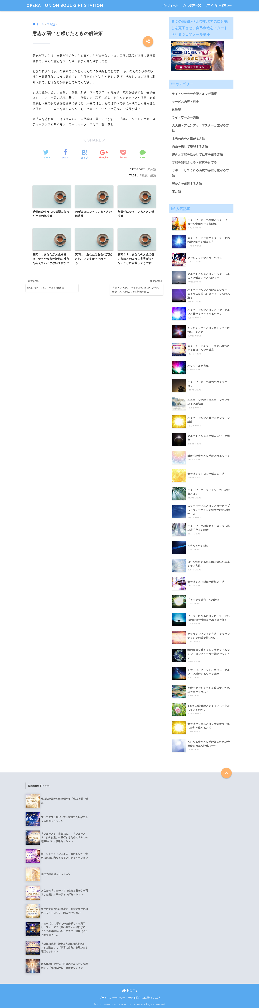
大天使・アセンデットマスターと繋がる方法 (200, 128)
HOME (132, 990)
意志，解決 (149, 175)
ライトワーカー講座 (185, 117)
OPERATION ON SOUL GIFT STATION (64, 5)
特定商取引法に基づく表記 (144, 997)
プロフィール (170, 5)
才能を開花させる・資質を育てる (194, 162)
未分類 (151, 169)
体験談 (176, 109)
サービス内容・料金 (185, 101)
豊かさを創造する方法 (187, 183)
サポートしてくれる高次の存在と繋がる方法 (200, 172)
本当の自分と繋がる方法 (188, 138)
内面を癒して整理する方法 (190, 146)
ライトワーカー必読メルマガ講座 (194, 93)
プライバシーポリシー (218, 5)
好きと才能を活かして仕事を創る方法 (197, 154)
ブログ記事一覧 (191, 5)
